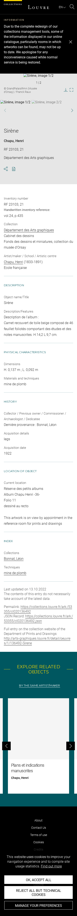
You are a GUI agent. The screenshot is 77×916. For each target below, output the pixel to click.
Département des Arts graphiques (29, 230)
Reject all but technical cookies (38, 893)
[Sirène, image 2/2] (46, 111)
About (38, 820)
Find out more (51, 866)
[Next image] (70, 110)
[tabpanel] (38, 746)
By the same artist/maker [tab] (39, 685)
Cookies (38, 842)
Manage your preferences (38, 906)
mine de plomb (15, 573)
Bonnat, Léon (14, 559)
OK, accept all (38, 880)
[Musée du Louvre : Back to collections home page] (38, 7)
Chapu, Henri (14, 141)
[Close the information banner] (70, 41)
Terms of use (38, 835)
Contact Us (38, 827)
